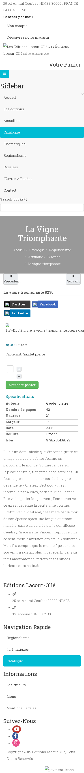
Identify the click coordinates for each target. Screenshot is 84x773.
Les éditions (14, 109)
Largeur (12, 422)
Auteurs (13, 403)
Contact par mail (18, 17)
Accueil (10, 97)
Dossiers (11, 167)
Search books (12, 199)
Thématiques (15, 144)
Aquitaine (35, 257)
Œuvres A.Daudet (18, 178)
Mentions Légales (21, 708)
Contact (10, 190)
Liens (11, 696)
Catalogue (12, 132)
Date (10, 428)
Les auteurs (16, 685)
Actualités (12, 120)
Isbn (9, 440)
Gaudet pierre (34, 354)
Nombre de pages (21, 409)
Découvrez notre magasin (28, 37)
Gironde (53, 257)
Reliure (12, 434)
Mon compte (17, 25)
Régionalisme (15, 155)
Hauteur (13, 415)
